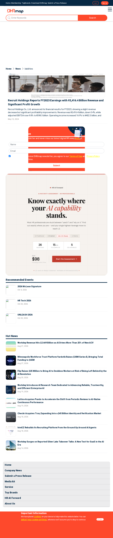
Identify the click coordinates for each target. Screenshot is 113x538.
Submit (56, 165)
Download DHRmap (39, 3)
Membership (16, 3)
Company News (13, 470)
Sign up (104, 3)
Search (92, 18)
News (18, 69)
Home (8, 3)
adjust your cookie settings (34, 519)
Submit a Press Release (57, 3)
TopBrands (26, 3)
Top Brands (11, 492)
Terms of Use (75, 156)
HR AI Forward (13, 498)
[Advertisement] (56, 43)
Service (9, 487)
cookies (37, 516)
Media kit (10, 481)
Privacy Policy (93, 156)
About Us (10, 503)
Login (95, 3)
